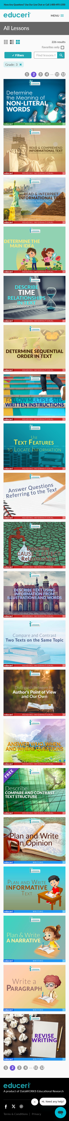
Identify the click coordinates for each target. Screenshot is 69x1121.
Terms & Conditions (16, 1114)
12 (63, 74)
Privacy (36, 1114)
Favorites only (51, 47)
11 (57, 74)
